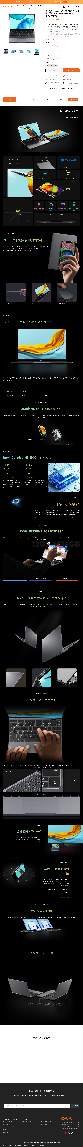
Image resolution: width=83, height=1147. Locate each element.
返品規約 (5, 1132)
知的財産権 (41, 1145)
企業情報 (27, 8)
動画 (60, 99)
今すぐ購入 (60, 2)
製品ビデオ (44, 1124)
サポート (19, 8)
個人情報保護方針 (19, 1145)
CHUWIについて (26, 1122)
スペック (22, 99)
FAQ (48, 99)
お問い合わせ (26, 1124)
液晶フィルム (57, 58)
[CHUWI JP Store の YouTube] (66, 1133)
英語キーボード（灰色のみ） (54, 46)
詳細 (10, 99)
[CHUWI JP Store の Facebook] (62, 1133)
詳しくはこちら (8, 1070)
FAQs (4, 1129)
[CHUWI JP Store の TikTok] (72, 1133)
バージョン (48, 43)
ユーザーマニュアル (8, 1127)
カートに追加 (73, 99)
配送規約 (5, 1134)
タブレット (38, 5)
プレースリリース (46, 1122)
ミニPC (47, 5)
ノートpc (29, 5)
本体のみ (49, 58)
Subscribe (75, 1105)
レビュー (35, 99)
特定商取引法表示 (34, 1145)
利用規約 (26, 1145)
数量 (46, 62)
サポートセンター (8, 1122)
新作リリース (20, 5)
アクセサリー (55, 5)
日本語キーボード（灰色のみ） (55, 50)
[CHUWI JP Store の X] (69, 1133)
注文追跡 (5, 1124)
